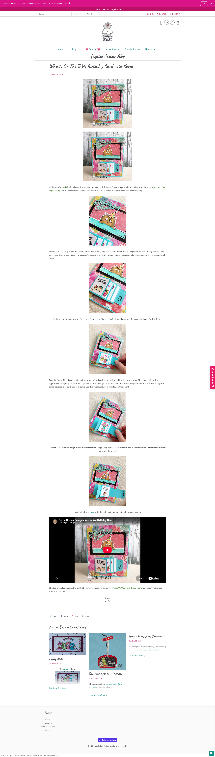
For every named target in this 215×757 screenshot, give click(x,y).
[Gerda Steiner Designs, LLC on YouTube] (166, 22)
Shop (74, 49)
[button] (212, 377)
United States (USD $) (83, 14)
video (92, 512)
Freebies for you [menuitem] (132, 49)
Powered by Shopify (120, 746)
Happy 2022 (56, 659)
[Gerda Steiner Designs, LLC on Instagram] (178, 22)
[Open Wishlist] (211, 753)
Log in (150, 14)
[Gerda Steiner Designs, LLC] (107, 32)
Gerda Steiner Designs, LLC (102, 746)
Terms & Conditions (47, 727)
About (47, 730)
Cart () (162, 14)
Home (60, 49)
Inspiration (111, 49)
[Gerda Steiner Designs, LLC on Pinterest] (172, 22)
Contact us (48, 723)
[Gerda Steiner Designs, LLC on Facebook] (161, 22)
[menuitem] (63, 49)
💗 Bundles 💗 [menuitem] (92, 49)
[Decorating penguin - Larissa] (107, 651)
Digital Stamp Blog (107, 56)
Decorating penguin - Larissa (105, 673)
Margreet (67, 669)
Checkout (174, 14)
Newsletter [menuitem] (150, 49)
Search (47, 719)
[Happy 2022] (67, 644)
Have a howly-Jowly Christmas (146, 636)
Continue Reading (57, 688)
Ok (204, 4)
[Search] (36, 14)
